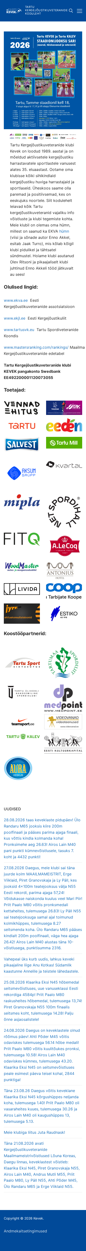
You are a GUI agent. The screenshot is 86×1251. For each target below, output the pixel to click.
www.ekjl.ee (14, 318)
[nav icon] (79, 11)
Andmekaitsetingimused (25, 1231)
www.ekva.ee (16, 300)
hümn (64, 231)
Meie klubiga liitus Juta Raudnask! (34, 1132)
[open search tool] (71, 11)
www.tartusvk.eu (19, 329)
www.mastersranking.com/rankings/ (36, 347)
